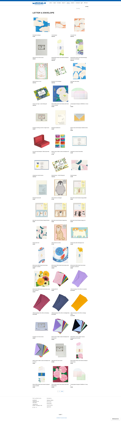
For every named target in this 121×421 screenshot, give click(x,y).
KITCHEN (59, 2)
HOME (54, 2)
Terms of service (50, 405)
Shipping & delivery (50, 400)
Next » (62, 391)
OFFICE (68, 2)
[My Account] (81, 3)
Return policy (49, 401)
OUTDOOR (78, 2)
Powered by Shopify (64, 417)
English (60, 414)
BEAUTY (64, 2)
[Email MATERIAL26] (36, 407)
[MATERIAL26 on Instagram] (34, 407)
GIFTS (50, 2)
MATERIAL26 (58, 417)
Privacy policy (49, 403)
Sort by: (86, 6)
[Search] (82, 3)
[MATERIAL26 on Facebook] (33, 407)
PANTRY (73, 2)
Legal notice (49, 406)
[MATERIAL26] (39, 3)
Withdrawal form (115, 418)
